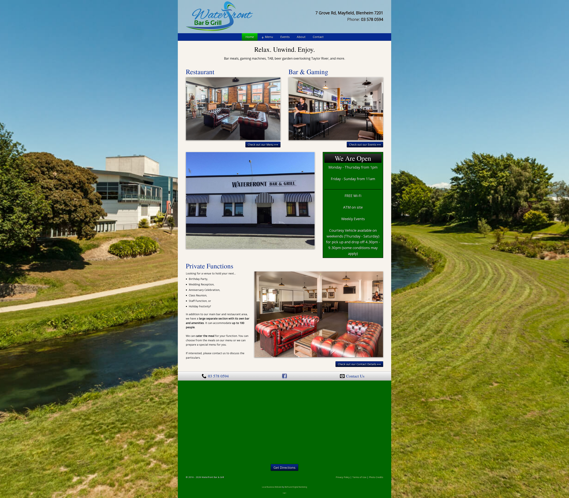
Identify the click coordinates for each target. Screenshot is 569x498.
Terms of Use (359, 477)
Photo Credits (376, 477)
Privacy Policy (343, 477)
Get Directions (284, 467)
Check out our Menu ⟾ (263, 144)
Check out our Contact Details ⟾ (359, 364)
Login (284, 493)
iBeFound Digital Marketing (295, 487)
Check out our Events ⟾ (365, 144)
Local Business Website (272, 487)
